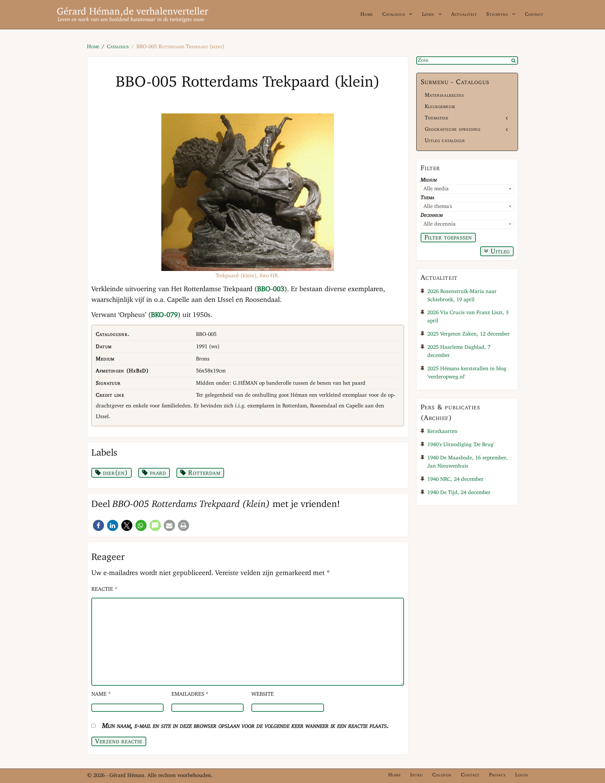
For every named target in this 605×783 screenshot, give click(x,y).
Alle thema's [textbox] (438, 206)
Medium (429, 180)
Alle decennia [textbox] (440, 224)
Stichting (497, 14)
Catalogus (393, 14)
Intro (416, 775)
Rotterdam (203, 473)
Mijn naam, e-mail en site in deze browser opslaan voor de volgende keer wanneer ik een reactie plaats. (245, 726)
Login (521, 775)
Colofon (442, 775)
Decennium (432, 215)
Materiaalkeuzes (444, 95)
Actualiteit (464, 14)
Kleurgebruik (440, 106)
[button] (98, 525)
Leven (428, 14)
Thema (427, 197)
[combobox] (467, 189)
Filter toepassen (448, 237)
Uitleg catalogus (445, 140)
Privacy (497, 775)
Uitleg (499, 251)
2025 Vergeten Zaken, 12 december (468, 334)
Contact (534, 14)
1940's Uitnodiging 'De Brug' (460, 444)
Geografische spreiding (453, 129)
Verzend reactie (118, 741)
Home (366, 14)
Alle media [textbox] (436, 189)
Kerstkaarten (442, 431)
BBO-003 (270, 289)
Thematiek (436, 118)
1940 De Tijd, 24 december (459, 492)
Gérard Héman (88, 12)
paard (157, 473)
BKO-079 (164, 315)
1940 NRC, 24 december (455, 479)
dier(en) (114, 473)
